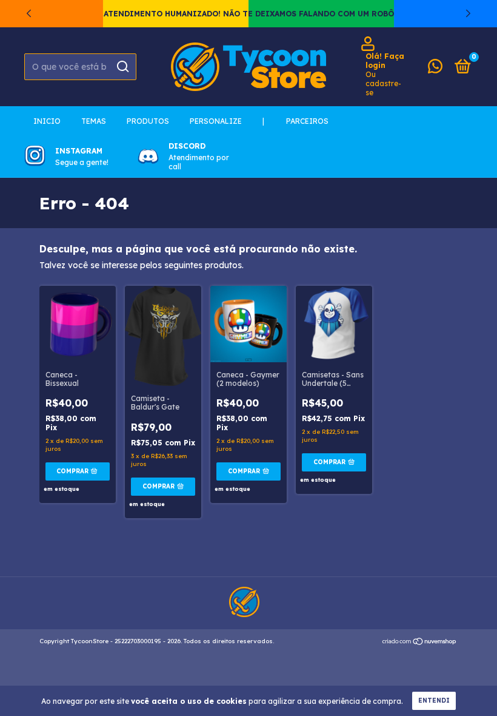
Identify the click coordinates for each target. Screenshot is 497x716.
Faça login (384, 61)
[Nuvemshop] (420, 642)
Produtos (148, 121)
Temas (93, 121)
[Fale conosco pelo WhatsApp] (435, 68)
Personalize (216, 121)
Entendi (434, 700)
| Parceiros (295, 121)
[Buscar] (122, 67)
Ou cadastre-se (383, 83)
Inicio (47, 121)
